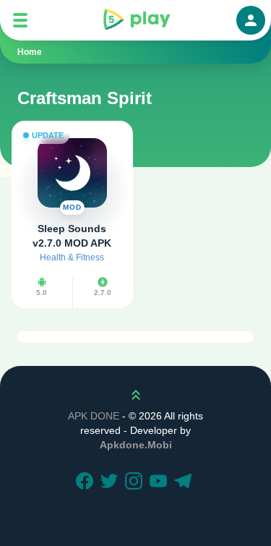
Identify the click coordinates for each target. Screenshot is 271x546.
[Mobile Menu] (20, 20)
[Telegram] (185, 482)
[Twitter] (111, 482)
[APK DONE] (136, 20)
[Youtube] (160, 482)
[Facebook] (87, 482)
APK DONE (93, 416)
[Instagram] (136, 482)
